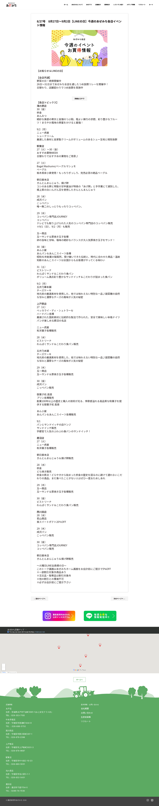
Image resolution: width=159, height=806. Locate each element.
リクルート (86, 721)
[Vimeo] (152, 800)
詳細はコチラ (79, 98)
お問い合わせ (87, 712)
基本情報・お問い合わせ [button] (90, 705)
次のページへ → (119, 598)
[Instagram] (148, 800)
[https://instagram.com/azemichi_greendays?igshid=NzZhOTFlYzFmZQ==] (59, 616)
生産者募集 (86, 716)
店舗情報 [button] (9, 705)
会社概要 (85, 708)
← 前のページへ (39, 598)
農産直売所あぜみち (15, 800)
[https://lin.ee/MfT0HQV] (100, 616)
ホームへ (79, 679)
